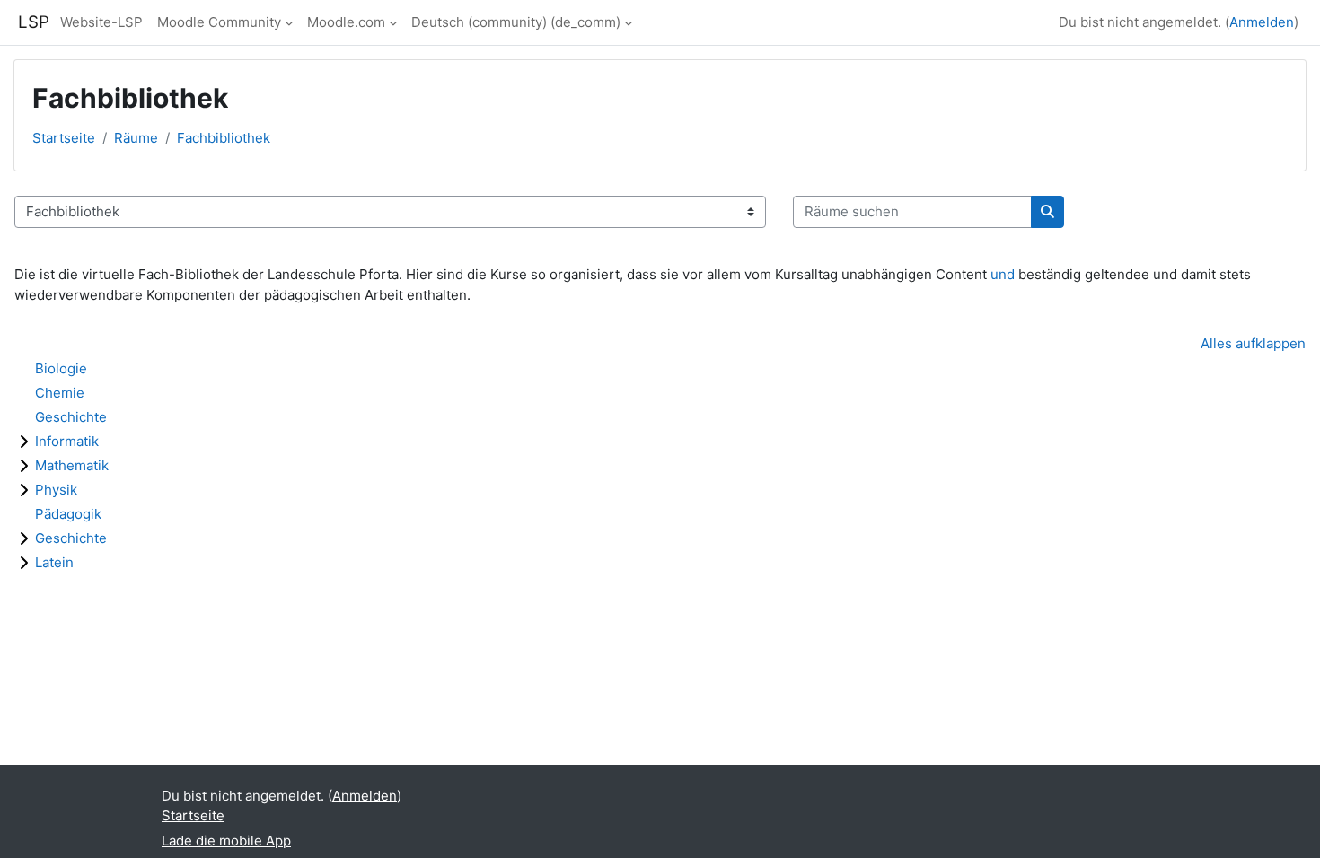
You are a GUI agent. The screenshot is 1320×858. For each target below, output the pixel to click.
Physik (56, 489)
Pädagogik (68, 513)
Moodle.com (346, 22)
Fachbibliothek (223, 137)
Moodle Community (219, 22)
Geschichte (71, 416)
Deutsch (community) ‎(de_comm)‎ (515, 22)
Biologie (61, 368)
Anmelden (1261, 22)
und (1002, 274)
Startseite (63, 137)
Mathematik (72, 465)
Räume (136, 137)
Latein (54, 562)
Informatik (67, 441)
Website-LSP (101, 22)
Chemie (59, 392)
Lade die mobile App (226, 840)
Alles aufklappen (1253, 343)
